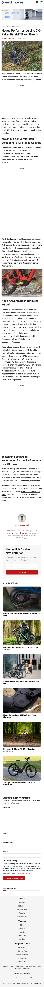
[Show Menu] (41, 2)
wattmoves (16, 983)
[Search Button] (37, 2)
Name (5, 833)
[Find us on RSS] (31, 977)
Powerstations (22, 958)
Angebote (22, 939)
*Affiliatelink (25, 968)
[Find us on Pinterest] (24, 977)
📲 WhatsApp (24, 533)
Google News (11, 533)
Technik (22, 913)
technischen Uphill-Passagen (24, 318)
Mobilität (14, 27)
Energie (22, 932)
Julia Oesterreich (9, 38)
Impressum (6, 966)
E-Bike (20, 27)
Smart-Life (22, 936)
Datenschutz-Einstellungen (22, 973)
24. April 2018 (21, 38)
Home (3, 27)
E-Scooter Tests (22, 951)
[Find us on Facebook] (13, 977)
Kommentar (7, 807)
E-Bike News (22, 906)
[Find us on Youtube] (27, 977)
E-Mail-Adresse (8, 842)
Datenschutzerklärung (10, 861)
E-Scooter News (22, 909)
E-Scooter (22, 928)
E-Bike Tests (22, 947)
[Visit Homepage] (12, 2)
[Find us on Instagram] (20, 977)
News (8, 27)
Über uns (17, 968)
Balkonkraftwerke (22, 955)
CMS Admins (37, 983)
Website (5, 851)
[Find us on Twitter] (16, 977)
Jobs (38, 966)
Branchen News (22, 917)
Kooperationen (30, 966)
